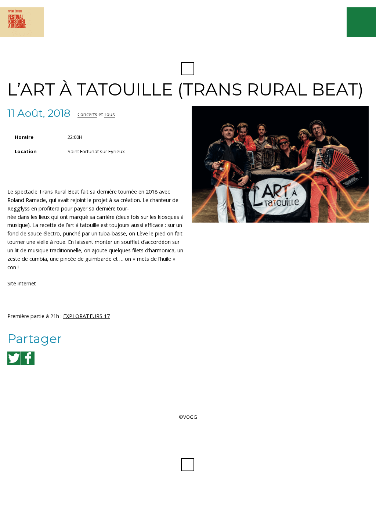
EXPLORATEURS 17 (86, 316)
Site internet (21, 283)
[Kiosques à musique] (22, 22)
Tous (109, 114)
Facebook (187, 50)
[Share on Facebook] (28, 358)
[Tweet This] (14, 358)
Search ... (187, 68)
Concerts (87, 114)
